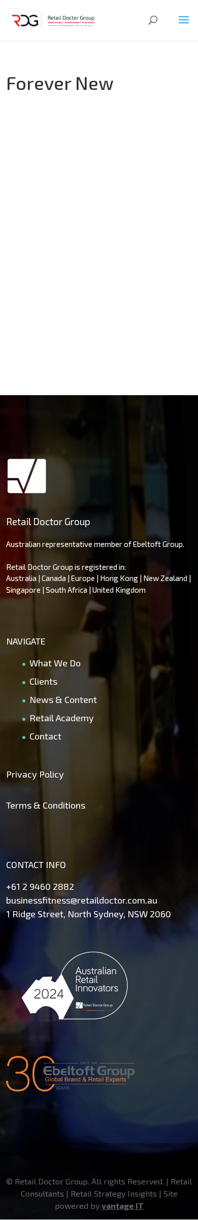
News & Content (63, 699)
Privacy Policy (35, 774)
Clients (43, 681)
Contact (45, 736)
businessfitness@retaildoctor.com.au (81, 900)
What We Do (55, 662)
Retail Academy (61, 717)
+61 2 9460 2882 (40, 886)
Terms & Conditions (45, 805)
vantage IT (123, 1205)
